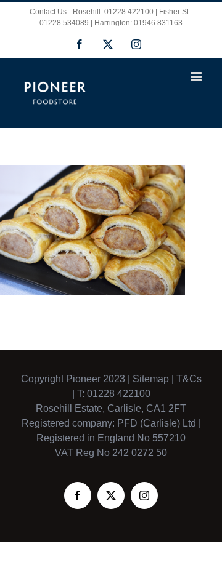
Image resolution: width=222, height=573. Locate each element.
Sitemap (151, 379)
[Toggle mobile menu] (197, 76)
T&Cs (188, 379)
